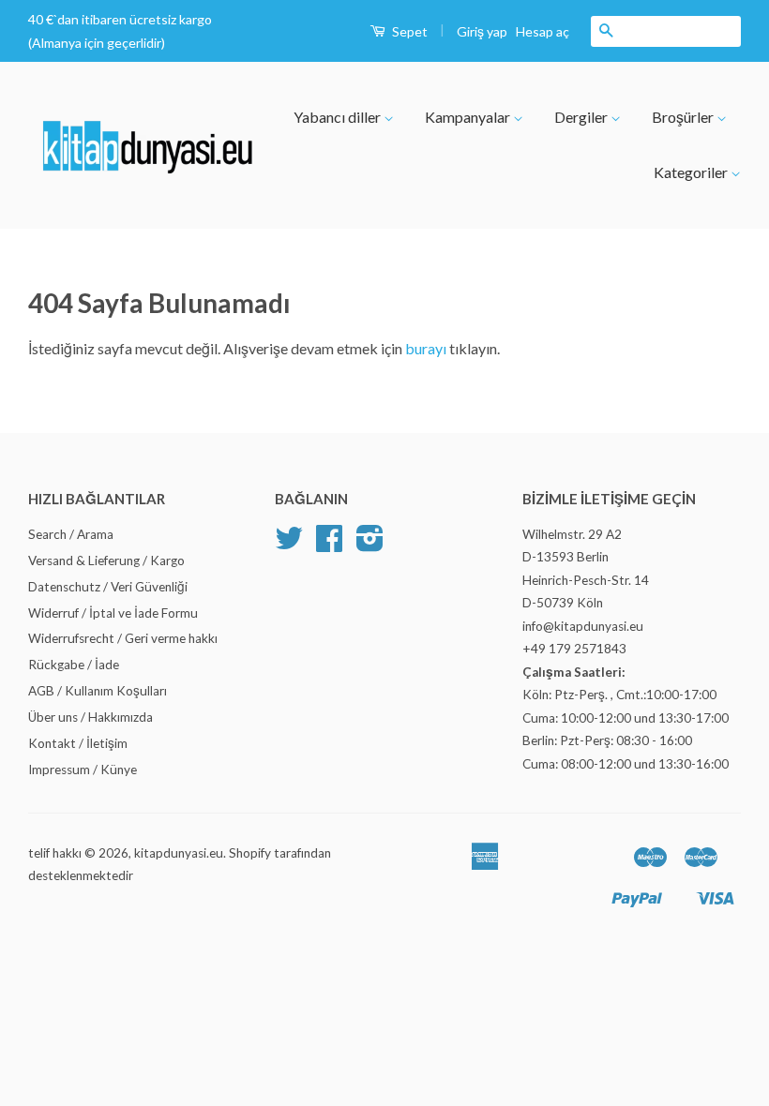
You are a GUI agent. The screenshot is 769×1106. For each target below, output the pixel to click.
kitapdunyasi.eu (178, 852)
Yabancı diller (339, 117)
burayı (427, 348)
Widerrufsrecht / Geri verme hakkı (123, 638)
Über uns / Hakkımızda (90, 717)
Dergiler (582, 117)
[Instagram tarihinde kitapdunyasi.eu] (369, 544)
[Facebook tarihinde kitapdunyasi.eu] (329, 544)
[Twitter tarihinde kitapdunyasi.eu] (289, 544)
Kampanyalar (469, 117)
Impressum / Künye (82, 769)
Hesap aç (542, 31)
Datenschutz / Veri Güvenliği (108, 586)
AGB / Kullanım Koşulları (97, 690)
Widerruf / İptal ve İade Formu (113, 612)
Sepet (408, 31)
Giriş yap (482, 31)
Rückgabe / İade (73, 664)
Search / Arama (70, 534)
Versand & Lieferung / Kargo (106, 560)
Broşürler (684, 117)
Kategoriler (692, 172)
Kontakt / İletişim (78, 743)
